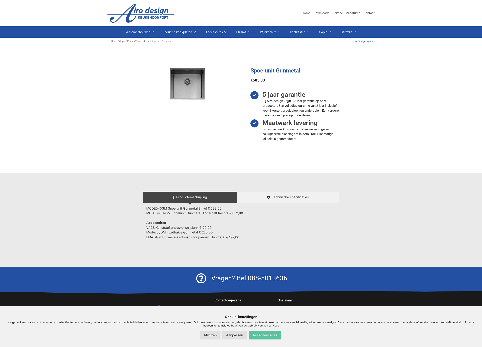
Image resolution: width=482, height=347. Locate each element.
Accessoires (214, 32)
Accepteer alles (264, 335)
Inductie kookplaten (178, 32)
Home (114, 41)
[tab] (190, 197)
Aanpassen (234, 335)
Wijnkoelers (268, 32)
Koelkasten (297, 32)
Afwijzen (210, 335)
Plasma (241, 32)
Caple (323, 32)
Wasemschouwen (138, 32)
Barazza (346, 32)
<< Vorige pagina (364, 41)
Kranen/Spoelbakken (138, 41)
